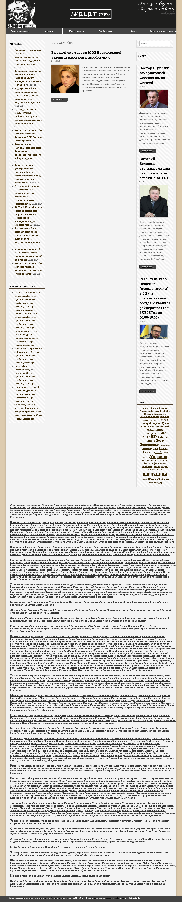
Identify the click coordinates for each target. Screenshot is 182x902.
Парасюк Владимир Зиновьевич (74, 741)
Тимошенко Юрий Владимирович (154, 805)
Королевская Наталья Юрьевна (45, 655)
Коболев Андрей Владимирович (114, 646)
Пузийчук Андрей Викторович (114, 758)
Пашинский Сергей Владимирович (116, 743)
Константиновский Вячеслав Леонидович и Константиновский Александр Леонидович (59, 653)
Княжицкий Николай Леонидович (76, 646)
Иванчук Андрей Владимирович (28, 626)
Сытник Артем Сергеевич (120, 797)
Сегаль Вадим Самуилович (40, 783)
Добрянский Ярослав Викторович (124, 592)
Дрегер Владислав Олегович (77, 594)
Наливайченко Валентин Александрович (97, 715)
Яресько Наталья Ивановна (135, 881)
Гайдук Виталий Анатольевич (97, 560)
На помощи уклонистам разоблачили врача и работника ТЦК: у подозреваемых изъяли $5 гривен (28, 78)
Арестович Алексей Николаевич (61, 512)
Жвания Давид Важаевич (24, 610)
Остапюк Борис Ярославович (131, 730)
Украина (158, 456)
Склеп (133, 31)
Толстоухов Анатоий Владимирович (117, 808)
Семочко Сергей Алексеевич (58, 785)
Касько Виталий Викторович (41, 639)
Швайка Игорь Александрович (89, 860)
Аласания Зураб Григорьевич (99, 507)
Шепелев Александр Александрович (121, 863)
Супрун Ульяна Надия (127, 795)
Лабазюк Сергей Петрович (24, 675)
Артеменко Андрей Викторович (98, 512)
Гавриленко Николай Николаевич (29, 560)
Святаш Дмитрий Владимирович (140, 781)
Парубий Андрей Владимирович (111, 741)
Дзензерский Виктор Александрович (123, 589)
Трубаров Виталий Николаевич (98, 813)
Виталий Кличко (149, 416)
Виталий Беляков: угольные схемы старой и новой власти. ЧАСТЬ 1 (154, 168)
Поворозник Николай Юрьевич (90, 750)
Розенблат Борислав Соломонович (145, 768)
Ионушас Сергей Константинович (148, 628)
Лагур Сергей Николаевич (47, 678)
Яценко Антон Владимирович (134, 883)
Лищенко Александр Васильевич (85, 683)
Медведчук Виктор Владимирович (107, 700)
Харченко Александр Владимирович (31, 839)
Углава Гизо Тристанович (24, 820)
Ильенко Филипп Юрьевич (75, 628)
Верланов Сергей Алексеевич (152, 549)
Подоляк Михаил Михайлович (125, 750)
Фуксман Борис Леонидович (26, 833)
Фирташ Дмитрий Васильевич (153, 828)
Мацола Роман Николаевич (72, 700)
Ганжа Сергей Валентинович (74, 562)
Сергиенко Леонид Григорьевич (135, 785)
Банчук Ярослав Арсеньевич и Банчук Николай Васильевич (77, 525)
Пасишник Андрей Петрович (47, 743)
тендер (158, 482)
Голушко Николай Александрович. (122, 569)
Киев (159, 429)
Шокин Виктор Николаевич (89, 868)
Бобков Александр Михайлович (27, 534)
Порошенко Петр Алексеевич (40, 753)
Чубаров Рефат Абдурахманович (91, 855)
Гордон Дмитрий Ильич (156, 572)
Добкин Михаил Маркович (90, 592)
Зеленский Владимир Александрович (134, 618)
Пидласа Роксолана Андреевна (151, 746)
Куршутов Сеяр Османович (105, 670)
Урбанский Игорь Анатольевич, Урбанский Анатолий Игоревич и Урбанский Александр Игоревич (90, 822)
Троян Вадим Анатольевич (65, 813)
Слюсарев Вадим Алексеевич (78, 788)
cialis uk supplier (23, 331)
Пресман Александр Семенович (112, 753)
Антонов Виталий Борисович (26, 512)
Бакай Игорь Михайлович (91, 522)
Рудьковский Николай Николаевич (52, 770)
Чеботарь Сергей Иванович (25, 852)
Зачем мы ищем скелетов (163, 31)
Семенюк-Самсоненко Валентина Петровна (150, 783)
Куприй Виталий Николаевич (41, 670)
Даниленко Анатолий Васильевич (29, 584)
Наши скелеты (76, 31)
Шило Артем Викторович (24, 865)
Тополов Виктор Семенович (25, 810)
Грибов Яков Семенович (54, 574)
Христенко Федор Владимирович (126, 841)
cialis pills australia (24, 292)
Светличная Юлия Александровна (64, 781)
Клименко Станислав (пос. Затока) (97, 643)
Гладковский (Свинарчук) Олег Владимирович (54, 567)
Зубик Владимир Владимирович (91, 620)
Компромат (152, 433)
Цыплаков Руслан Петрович (89, 847)
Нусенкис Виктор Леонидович (98, 723)
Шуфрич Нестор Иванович (92, 870)
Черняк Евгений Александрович (54, 855)
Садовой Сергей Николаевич (88, 778)
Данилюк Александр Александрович (70, 584)
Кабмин (151, 430)
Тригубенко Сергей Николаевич (147, 810)
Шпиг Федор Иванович (117, 868)
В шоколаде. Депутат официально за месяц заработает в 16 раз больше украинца (27, 299)
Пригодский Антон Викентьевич (149, 753)
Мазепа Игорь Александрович (27, 695)
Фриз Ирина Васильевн (92, 831)
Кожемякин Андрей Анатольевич (96, 648)
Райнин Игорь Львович (59, 765)
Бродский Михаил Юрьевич (148, 539)
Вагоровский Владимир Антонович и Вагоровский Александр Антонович (51, 547)
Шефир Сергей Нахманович (158, 863)
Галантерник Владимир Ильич (133, 560)
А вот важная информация (25, 505)
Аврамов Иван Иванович (40, 507)
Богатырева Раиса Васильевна (63, 534)
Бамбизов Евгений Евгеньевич (26, 525)
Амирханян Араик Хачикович (27, 510)
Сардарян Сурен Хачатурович (122, 778)
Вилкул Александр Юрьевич (26, 552)
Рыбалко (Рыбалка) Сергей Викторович (94, 770)
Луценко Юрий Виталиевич (47, 687)
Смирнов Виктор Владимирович (155, 788)
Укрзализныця (148, 460)
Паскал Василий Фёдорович (80, 743)
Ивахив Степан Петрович (125, 626)
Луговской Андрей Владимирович (70, 685)
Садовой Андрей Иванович (57, 778)
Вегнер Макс (76, 549)
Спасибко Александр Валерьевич (43, 793)
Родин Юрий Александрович (109, 768)
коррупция (155, 473)
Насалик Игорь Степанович (136, 715)
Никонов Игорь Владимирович (135, 720)
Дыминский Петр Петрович (61, 596)
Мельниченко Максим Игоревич (101, 703)
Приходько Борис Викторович (132, 755)
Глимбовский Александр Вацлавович (102, 567)
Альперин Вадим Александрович (151, 507)
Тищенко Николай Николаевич (27, 808)
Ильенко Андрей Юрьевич (44, 628)
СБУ (158, 452)
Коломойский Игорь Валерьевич (111, 651)
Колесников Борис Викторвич (41, 651)
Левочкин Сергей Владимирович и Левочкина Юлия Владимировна (133, 678)
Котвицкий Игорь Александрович (74, 658)
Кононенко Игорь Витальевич (146, 651)
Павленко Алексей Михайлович (61, 738)
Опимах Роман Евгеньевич (100, 730)
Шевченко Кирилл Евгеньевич (83, 863)
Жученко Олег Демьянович (44, 612)
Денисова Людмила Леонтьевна (124, 587)
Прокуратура (148, 449)
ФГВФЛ (160, 460)
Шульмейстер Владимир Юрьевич (29, 870)
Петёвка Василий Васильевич (43, 746)
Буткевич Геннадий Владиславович (153, 541)
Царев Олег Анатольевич (59, 847)
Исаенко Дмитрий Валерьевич (27, 631)
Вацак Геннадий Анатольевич (52, 549)
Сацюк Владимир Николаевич (27, 781)
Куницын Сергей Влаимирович (126, 667)
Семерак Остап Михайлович (26, 785)
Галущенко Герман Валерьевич (41, 562)
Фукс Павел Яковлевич (158, 831)
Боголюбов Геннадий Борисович (133, 534)
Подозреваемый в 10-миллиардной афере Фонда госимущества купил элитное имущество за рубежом (27, 95)
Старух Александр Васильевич (153, 793)
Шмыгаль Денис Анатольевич (55, 868)
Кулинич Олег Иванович (94, 667)
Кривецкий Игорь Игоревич (86, 660)
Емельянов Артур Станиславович (29, 602)
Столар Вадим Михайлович (98, 795)
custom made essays (24, 387)
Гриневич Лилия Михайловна (127, 574)
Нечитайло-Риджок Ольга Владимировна (94, 720)
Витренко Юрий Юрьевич (126, 552)
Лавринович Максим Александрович (142, 675)
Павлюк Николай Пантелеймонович (130, 738)
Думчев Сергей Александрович (27, 596)
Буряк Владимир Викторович (115, 541)
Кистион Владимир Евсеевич (140, 641)
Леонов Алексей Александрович (28, 680)
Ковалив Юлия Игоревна (23, 648)
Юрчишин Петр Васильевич (94, 875)
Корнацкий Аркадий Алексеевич (128, 653)
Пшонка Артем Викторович (148, 758)
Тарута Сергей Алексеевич (106, 803)
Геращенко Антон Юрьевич (76, 565)
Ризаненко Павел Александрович (60, 768)
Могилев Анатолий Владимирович (146, 705)
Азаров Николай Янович (68, 507)
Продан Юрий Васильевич (38, 758)
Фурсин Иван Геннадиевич (58, 833)
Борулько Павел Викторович (90, 539)
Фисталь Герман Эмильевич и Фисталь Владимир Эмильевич (44, 831)
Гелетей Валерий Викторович (141, 562)
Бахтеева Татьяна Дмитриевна (27, 527)
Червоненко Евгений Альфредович (95, 852)
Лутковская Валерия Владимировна (140, 685)
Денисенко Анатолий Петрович (54, 587)
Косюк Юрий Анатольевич (39, 658)
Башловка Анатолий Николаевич (64, 527)
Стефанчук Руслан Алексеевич (64, 795)
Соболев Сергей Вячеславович (94, 790)
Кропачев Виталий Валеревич (119, 660)
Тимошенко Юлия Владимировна (116, 805)
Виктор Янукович (155, 413)
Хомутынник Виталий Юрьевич (49, 841)
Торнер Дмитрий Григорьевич (58, 810)
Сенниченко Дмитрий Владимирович (95, 785)
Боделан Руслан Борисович (80, 537)
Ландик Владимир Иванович (78, 678)
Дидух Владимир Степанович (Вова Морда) (49, 592)
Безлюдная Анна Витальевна (147, 527)
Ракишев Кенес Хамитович (88, 765)
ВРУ (168, 411)
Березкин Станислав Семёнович (151, 532)
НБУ (154, 436)
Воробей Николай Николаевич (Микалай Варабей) (105, 554)
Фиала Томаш (94, 828)
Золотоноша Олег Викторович (55, 620)
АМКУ (146, 408)
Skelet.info (80, 898)
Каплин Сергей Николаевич (125, 636)
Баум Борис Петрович (124, 525)
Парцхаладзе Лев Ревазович (146, 741)
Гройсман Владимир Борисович (77, 577)
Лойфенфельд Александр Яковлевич (30, 685)
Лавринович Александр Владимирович (98, 675)
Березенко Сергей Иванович (117, 532)
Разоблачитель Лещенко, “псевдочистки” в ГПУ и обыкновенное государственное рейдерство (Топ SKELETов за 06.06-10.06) (154, 298)
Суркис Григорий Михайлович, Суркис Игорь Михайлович (55, 797)
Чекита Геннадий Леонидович (58, 852)
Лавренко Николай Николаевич (57, 675)
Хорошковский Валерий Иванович (88, 841)
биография (151, 463)
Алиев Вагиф (124, 507)
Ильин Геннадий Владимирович (109, 628)
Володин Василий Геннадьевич (59, 554)
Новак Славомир (31, 723)
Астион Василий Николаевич (89, 514)
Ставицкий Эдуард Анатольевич (80, 793)
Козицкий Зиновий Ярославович (134, 648)
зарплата (152, 469)
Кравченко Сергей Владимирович (113, 658)
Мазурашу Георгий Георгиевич (62, 695)
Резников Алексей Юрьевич (25, 768)
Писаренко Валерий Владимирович (134, 748)
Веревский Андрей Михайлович (117, 549)
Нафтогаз (163, 437)
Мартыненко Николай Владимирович (88, 698)
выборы (147, 466)
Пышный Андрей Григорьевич (48, 760)
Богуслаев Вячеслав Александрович (44, 537)
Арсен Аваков (158, 408)
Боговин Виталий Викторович (98, 534)
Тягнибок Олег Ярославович (147, 815)
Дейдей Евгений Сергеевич (107, 584)
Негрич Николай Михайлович (77, 718)
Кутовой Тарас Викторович (137, 670)
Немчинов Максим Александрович (114, 718)
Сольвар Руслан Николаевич (127, 790)
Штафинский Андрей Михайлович (151, 868)
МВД (163, 433)
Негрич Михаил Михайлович (42, 718)
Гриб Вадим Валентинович (25, 574)
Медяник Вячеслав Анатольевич (28, 703)
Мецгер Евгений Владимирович (71, 705)
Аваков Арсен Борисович (133, 505)
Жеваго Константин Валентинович (127, 610)
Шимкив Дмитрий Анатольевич (57, 865)
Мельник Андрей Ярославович (65, 703)
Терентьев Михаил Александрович (43, 805)
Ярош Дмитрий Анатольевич (100, 883)
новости (155, 478)
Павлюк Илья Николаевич (94, 738)
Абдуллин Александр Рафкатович (61, 505)
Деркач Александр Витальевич (43, 589)
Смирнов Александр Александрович (115, 788)
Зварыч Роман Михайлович (59, 618)
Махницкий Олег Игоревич (40, 700)
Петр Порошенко (152, 442)
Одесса (150, 440)
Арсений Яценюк (149, 411)
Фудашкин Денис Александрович (125, 831)
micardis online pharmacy (28, 348)
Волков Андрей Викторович (25, 554)
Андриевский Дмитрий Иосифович (111, 510)
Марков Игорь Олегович (53, 698)
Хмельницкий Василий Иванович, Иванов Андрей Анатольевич (89, 839)
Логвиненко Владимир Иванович (123, 683)
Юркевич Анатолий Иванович (27, 875)
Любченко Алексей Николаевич (141, 687)
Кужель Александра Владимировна (42, 665)
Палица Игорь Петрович (41, 741)
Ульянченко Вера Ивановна (55, 820)
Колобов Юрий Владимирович (75, 651)
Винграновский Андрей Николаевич (63, 552)
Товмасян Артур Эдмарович (80, 808)
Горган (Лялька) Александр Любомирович (84, 572)
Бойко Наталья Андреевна (111, 537)
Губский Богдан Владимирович (114, 577)
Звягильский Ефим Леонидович (94, 618)
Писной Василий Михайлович (55, 750)
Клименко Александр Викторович (58, 643)
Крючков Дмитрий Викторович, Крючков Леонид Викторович (122, 663)
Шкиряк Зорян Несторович (122, 865)
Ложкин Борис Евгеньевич (158, 683)
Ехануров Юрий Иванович (39, 604)
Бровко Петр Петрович (119, 539)
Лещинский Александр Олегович (65, 680)
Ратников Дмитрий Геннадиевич (122, 765)
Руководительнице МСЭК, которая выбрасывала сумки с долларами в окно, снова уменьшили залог (28, 116)
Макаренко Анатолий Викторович (99, 695)
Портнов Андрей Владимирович (75, 753)
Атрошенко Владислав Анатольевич (127, 514)
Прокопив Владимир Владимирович (74, 758)
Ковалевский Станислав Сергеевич (152, 646)
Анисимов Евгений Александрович (152, 510)
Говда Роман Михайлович (139, 567)
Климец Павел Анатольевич (133, 643)
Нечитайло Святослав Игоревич (52, 720)
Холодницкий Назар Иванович (143, 839)
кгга (159, 469)
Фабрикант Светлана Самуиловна (29, 828)
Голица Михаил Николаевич (86, 569)
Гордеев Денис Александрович (125, 572)
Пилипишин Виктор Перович (26, 748)
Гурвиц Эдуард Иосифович (25, 579)
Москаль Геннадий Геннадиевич (88, 707)
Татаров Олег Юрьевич (134, 803)
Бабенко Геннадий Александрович (29, 522)
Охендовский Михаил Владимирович (52, 733)
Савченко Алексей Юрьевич (25, 778)
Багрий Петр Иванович (63, 522)
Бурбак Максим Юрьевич (51, 541)
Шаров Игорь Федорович (23, 860)
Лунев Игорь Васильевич (105, 685)
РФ (156, 448)
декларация (160, 466)
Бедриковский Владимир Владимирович (107, 527)
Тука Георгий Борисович (38, 815)
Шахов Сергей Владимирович (55, 860)
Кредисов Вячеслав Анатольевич (51, 660)
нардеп (143, 479)
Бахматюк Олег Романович (152, 525)
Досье (165, 423)
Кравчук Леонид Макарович (148, 658)
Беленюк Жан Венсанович (63, 529)
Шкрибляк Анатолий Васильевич (156, 865)
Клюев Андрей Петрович (42, 646)
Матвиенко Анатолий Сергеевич (129, 698)
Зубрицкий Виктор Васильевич (128, 620)
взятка (163, 463)
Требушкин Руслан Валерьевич (112, 810)
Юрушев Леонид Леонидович (62, 875)
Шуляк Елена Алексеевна (63, 870)
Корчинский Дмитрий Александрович (85, 655)
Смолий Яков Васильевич (24, 790)
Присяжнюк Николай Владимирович (30, 755)
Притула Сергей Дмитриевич (97, 755)
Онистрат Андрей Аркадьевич (137, 728)
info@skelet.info (132, 898)
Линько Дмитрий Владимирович (104, 680)
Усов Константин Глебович (36, 823)
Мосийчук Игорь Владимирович (50, 707)
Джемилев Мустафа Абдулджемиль (81, 589)
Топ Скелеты (105, 31)
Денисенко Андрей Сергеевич (89, 587)
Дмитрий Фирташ (151, 423)
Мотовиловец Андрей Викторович (127, 707)
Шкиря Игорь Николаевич (91, 865)
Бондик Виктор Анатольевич (57, 539)
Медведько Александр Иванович (146, 700)
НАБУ (146, 436)
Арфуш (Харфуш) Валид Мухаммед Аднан (48, 514)
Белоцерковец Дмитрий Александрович (101, 529)
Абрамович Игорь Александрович (100, 505)
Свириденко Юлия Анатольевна (102, 781)
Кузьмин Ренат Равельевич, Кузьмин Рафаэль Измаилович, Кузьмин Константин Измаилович (116, 665)
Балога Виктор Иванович (155, 522)
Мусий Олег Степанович (42, 710)
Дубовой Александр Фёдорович (149, 594)
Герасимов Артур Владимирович (41, 565)
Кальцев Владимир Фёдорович (62, 636)
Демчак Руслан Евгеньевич (138, 584)
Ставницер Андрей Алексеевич (118, 793)
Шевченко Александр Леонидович (47, 863)
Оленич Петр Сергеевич (60, 728)
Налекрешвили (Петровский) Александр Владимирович (41, 715)
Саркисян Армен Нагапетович (157, 778)
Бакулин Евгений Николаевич (123, 522)
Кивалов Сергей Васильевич (40, 641)
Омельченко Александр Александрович (97, 728)
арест (167, 460)
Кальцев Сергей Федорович (94, 636)
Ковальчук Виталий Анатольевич (57, 648)
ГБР (154, 420)
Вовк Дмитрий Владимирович (158, 552)
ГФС (166, 420)
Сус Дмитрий (97, 797)
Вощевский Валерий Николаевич (152, 554)
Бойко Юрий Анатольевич (141, 537)
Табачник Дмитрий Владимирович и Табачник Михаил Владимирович (50, 803)
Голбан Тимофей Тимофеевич (53, 569)
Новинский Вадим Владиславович (61, 723)
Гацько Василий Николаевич (107, 562)
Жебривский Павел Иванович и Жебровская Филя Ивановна (73, 610)
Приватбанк (164, 445)
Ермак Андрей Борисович (98, 602)
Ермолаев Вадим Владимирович (131, 602)
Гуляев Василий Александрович (151, 577)
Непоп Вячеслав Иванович (150, 718)
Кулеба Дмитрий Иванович (25, 667)
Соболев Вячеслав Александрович (58, 790)
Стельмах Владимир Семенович (28, 795)
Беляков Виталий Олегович (140, 529)
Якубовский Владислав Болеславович (31, 881)
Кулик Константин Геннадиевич (60, 667)
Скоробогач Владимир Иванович (43, 788)
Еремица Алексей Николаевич (66, 602)
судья (150, 482)
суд (166, 478)
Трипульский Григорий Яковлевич (29, 813)
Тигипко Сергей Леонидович (80, 805)
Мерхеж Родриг (44, 705)
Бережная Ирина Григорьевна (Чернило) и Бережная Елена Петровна (63, 532)
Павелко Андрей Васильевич (26, 738)
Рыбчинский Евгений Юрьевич (134, 770)
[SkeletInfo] (91, 14)
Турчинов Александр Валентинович (110, 815)
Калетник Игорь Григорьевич (26, 636)
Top (175, 895)
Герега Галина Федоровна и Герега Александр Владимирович (125, 565)
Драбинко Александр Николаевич (42, 594)
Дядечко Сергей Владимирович (95, 596)
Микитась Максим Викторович (107, 705)
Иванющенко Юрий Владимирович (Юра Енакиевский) (79, 626)
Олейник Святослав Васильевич (28, 728)
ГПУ (160, 420)
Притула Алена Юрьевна (66, 755)
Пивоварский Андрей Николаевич (113, 746)
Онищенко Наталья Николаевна (66, 730)
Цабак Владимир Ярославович (27, 847)
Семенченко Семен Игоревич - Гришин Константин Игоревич (91, 783)
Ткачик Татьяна (54, 808)
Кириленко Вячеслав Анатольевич (76, 641)
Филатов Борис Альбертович (119, 828)
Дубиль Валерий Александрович (112, 594)
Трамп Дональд (84, 810)
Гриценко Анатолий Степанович (40, 577)
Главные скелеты (20, 31)
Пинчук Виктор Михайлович (97, 748)
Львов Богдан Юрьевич (109, 687)
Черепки (48, 31)
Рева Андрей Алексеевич (156, 765)
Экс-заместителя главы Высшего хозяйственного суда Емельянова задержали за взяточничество (27, 57)
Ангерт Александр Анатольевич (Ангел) (67, 510)
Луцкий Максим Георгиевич (80, 687)
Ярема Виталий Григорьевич (103, 881)
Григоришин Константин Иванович (88, 574)
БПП (162, 411)
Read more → (59, 99)
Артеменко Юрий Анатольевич (134, 512)
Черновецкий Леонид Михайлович (135, 852)
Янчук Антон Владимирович (70, 881)
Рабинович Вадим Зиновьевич (27, 765)
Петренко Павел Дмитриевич (77, 746)
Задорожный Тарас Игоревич (26, 618)
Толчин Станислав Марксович (156, 808)
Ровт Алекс (86, 768)
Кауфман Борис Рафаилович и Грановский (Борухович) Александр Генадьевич (102, 639)
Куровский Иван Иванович (74, 670)
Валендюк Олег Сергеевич (149, 547)
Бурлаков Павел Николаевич (82, 541)
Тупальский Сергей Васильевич (71, 815)
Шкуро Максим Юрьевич (24, 868)
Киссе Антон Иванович (109, 641)
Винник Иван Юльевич (98, 552)
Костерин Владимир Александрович (128, 655)
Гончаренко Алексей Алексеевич (42, 572)
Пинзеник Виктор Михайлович (61, 748)
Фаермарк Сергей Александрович (67, 828)
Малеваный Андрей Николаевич (138, 695)
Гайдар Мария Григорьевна (64, 560)
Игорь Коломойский (155, 426)
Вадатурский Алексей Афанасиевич (114, 547)
